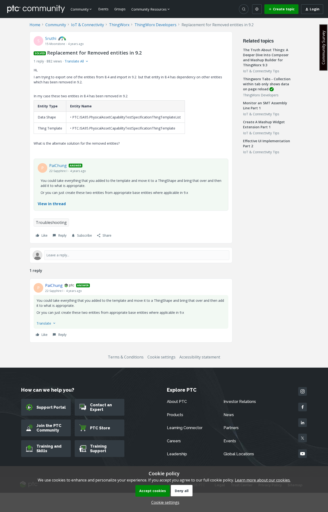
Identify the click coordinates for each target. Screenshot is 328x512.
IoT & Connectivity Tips (261, 71)
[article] (131, 311)
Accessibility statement (199, 357)
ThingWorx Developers (155, 24)
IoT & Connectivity (87, 24)
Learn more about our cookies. (263, 480)
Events (103, 9)
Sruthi (50, 38)
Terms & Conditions (126, 357)
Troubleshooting (51, 222)
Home (35, 24)
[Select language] (257, 9)
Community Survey (323, 47)
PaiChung (58, 165)
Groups (120, 9)
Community (55, 24)
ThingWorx (119, 24)
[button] (281, 9)
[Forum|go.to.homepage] (36, 9)
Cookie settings (161, 357)
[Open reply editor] (131, 255)
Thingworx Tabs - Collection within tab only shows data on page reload (267, 84)
